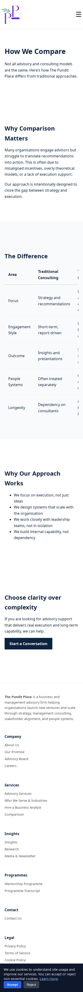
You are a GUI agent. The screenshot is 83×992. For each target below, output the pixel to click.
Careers (11, 766)
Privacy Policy (15, 946)
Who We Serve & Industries (26, 800)
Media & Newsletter (20, 856)
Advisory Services (18, 793)
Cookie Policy (15, 960)
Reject (31, 984)
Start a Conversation (28, 643)
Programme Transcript (22, 891)
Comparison (14, 814)
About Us (12, 745)
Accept (12, 984)
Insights (11, 842)
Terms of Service (17, 953)
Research (12, 849)
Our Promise (14, 752)
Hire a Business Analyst (23, 807)
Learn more (49, 978)
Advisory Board (16, 759)
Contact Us (13, 918)
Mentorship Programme (23, 884)
